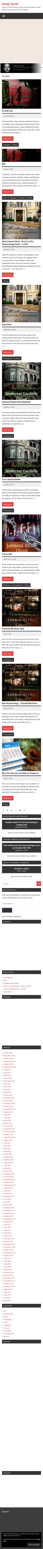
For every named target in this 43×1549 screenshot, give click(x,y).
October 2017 (8, 1216)
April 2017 (7, 1233)
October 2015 (8, 1284)
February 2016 (9, 1272)
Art (5, 1311)
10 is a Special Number (11, 479)
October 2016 (8, 1250)
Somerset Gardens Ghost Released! (16, 401)
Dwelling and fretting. (11, 983)
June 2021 (7, 1146)
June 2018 (7, 1199)
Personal (22, 198)
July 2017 (7, 1224)
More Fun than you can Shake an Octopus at (20, 773)
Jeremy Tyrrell (10, 4)
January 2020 (8, 1177)
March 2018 (8, 1205)
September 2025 (10, 1061)
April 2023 (7, 1092)
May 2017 (7, 1230)
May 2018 (7, 1202)
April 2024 (7, 1075)
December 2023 (9, 1081)
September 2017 (10, 1219)
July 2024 (7, 1070)
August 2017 (8, 1222)
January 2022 (8, 1126)
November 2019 (9, 1179)
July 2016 (7, 1258)
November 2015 (9, 1281)
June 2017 (7, 1227)
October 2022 (8, 1106)
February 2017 (9, 1238)
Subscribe (7, 910)
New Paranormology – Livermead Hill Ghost (19, 703)
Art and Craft (8, 1314)
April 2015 (7, 1300)
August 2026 (8, 1053)
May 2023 (7, 1089)
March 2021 (8, 1154)
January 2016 (8, 1275)
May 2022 (7, 1117)
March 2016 (8, 1269)
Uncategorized (8, 358)
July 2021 (7, 1143)
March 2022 (8, 1123)
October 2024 (8, 1064)
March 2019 (8, 1193)
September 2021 (10, 1137)
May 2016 (7, 1264)
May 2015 (7, 1298)
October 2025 (8, 1058)
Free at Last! (7, 554)
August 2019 (8, 1188)
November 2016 (9, 1247)
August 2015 (8, 1289)
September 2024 (10, 1067)
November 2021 (9, 1132)
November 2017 (9, 1213)
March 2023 (8, 1095)
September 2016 (10, 1253)
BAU (3, 164)
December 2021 (9, 1129)
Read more (7, 138)
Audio (5, 198)
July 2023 (7, 1084)
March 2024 (8, 1078)
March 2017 (8, 1236)
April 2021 (7, 1151)
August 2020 (8, 1162)
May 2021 (7, 1148)
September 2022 (10, 1109)
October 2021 (8, 1134)
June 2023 (7, 1086)
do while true (7, 110)
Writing (15, 145)
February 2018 (9, 1208)
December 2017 (9, 1210)
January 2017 (8, 1241)
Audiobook (6, 145)
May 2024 (7, 1072)
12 (20, 810)
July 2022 (7, 1115)
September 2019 (10, 1185)
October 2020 (8, 1160)
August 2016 (8, 1255)
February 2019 (9, 1196)
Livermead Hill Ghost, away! (13, 628)
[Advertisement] (21, 40)
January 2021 (8, 1157)
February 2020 (9, 1174)
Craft (5, 1322)
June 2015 (7, 1295)
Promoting (7, 1331)
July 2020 (7, 1165)
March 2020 (8, 1171)
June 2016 (7, 1261)
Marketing (6, 585)
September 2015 (10, 1286)
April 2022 (7, 1120)
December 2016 (9, 1244)
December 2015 (9, 1278)
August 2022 (8, 1112)
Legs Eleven (7, 324)
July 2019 (7, 1191)
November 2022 (9, 1103)
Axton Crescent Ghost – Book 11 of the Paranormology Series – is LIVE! (17, 243)
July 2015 (7, 1292)
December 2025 (9, 1056)
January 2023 (8, 1101)
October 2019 (8, 1182)
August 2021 (8, 1140)
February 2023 (9, 1098)
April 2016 (7, 1267)
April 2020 (7, 1168)
